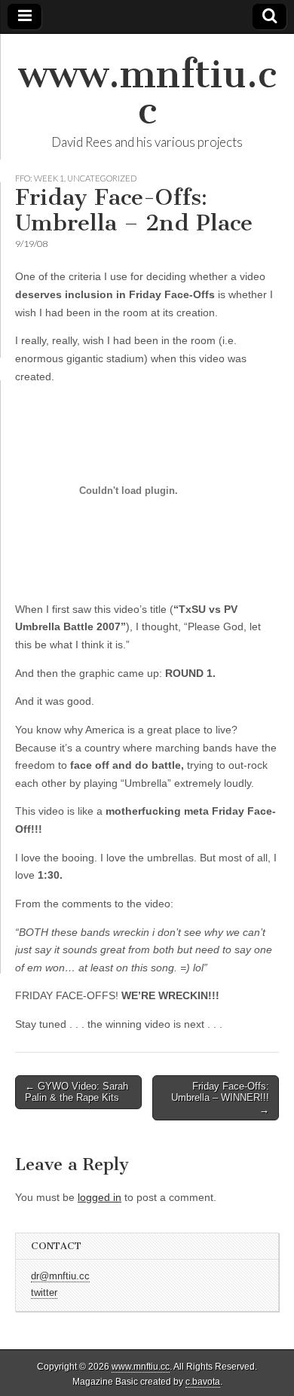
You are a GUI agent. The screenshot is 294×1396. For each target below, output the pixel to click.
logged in (99, 1197)
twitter (44, 1293)
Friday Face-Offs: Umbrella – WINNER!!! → (220, 1098)
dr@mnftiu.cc (60, 1276)
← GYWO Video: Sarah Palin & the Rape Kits (76, 1092)
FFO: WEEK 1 (39, 178)
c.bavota (202, 1381)
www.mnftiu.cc (147, 92)
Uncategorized (101, 178)
